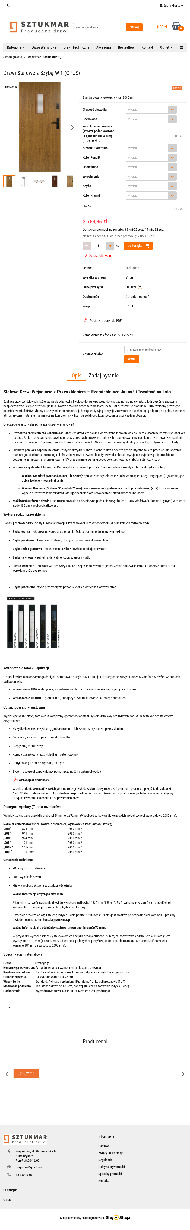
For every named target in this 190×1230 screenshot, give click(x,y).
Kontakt (147, 47)
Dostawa (104, 1146)
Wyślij (131, 359)
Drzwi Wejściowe (44, 47)
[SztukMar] (177, 88)
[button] (106, 1136)
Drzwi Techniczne (76, 47)
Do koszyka (135, 246)
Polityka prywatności (111, 1167)
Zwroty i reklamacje (110, 1153)
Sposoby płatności (110, 1174)
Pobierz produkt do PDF (106, 321)
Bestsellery (126, 47)
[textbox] (147, 109)
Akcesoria (103, 47)
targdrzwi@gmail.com (29, 1167)
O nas (7, 1200)
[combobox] (151, 110)
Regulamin (105, 1160)
